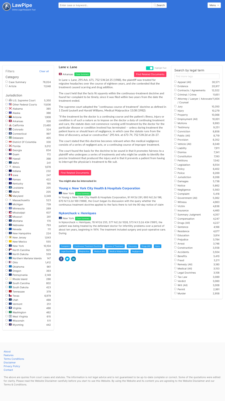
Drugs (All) (146, 246)
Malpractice (84, 251)
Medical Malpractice (118, 251)
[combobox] (112, 5)
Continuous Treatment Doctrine (87, 246)
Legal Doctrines (67, 251)
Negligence (137, 251)
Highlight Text (160, 68)
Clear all (44, 71)
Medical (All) (99, 251)
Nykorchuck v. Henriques (77, 213)
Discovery (132, 246)
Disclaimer (10, 362)
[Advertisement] (112, 36)
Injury (157, 246)
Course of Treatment (114, 246)
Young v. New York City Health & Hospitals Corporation (99, 188)
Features (8, 355)
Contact (8, 369)
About (7, 351)
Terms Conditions (14, 358)
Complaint (65, 246)
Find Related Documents (150, 74)
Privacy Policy (12, 366)
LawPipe (22, 5)
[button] (61, 258)
